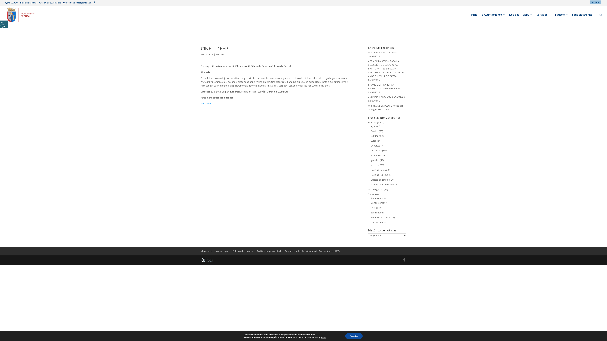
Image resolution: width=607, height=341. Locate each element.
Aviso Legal (222, 251)
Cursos (374, 140)
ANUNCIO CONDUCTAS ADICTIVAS (386, 97)
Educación (376, 155)
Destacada (376, 150)
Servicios (541, 15)
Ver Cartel (206, 103)
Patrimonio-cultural (380, 217)
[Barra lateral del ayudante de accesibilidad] (4, 24)
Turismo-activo (378, 222)
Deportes (375, 145)
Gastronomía (377, 212)
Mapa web (206, 251)
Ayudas (374, 126)
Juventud (375, 165)
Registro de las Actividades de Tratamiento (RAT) (312, 251)
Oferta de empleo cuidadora (382, 52)
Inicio (474, 15)
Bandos (374, 131)
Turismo (560, 15)
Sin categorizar (375, 189)
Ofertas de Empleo (380, 179)
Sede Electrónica (582, 15)
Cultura (374, 135)
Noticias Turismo (379, 174)
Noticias (514, 15)
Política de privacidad (269, 251)
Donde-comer (378, 202)
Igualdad (375, 160)
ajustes (322, 337)
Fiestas (374, 207)
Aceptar (354, 336)
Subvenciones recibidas (382, 184)
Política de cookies (243, 251)
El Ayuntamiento (491, 15)
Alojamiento (377, 198)
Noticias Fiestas (379, 169)
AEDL (526, 15)
